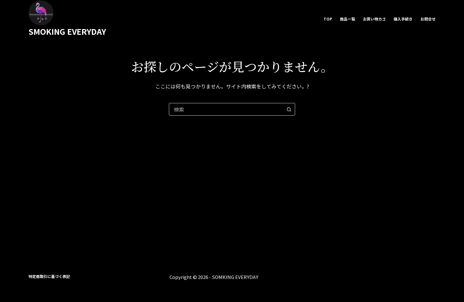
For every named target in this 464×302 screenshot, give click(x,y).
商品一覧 (347, 18)
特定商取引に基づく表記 (49, 276)
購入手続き (403, 18)
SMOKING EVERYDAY (67, 31)
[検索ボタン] (289, 109)
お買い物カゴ (374, 18)
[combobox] (226, 109)
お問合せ (428, 18)
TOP (328, 18)
